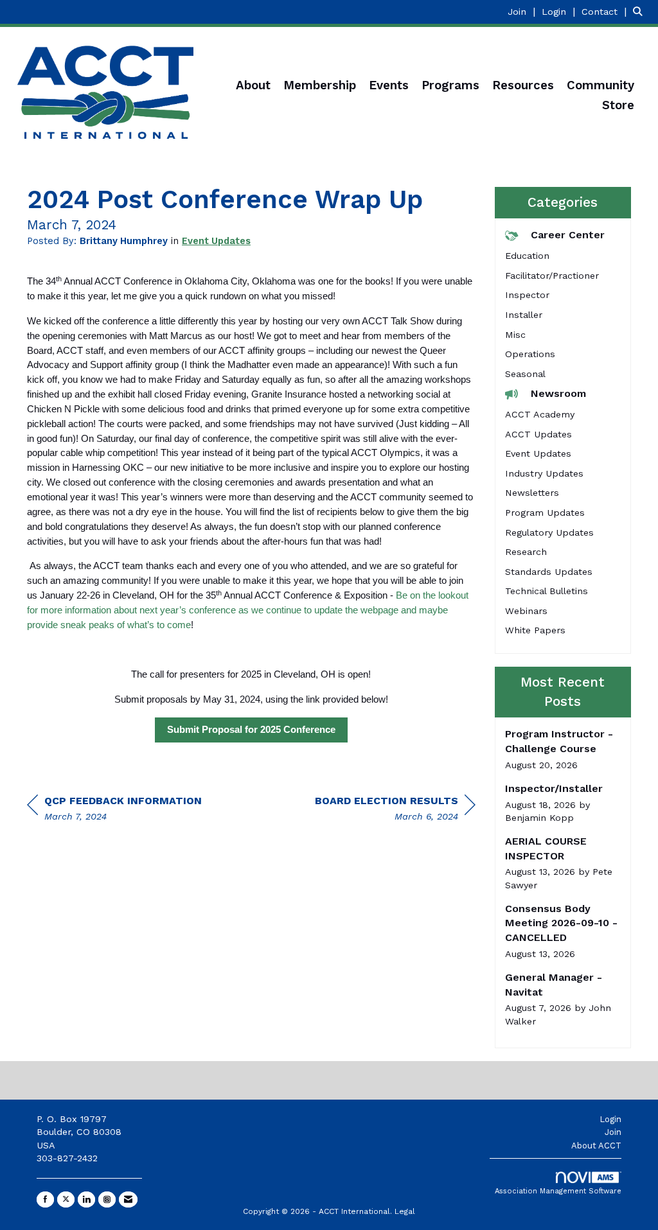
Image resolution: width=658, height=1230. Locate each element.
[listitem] (523, 11)
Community (600, 85)
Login (610, 1119)
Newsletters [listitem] (532, 493)
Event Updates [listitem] (538, 453)
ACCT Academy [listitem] (539, 414)
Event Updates (216, 241)
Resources (523, 85)
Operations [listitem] (530, 354)
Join (613, 1132)
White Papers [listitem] (535, 630)
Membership (319, 85)
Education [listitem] (527, 255)
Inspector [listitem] (527, 295)
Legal (405, 1211)
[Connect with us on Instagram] (107, 1199)
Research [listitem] (526, 552)
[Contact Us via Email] (128, 1199)
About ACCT (596, 1145)
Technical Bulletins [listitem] (546, 591)
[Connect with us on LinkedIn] (86, 1199)
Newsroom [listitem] (558, 393)
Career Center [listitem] (568, 235)
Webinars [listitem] (526, 611)
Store (618, 105)
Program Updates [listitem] (545, 512)
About (253, 85)
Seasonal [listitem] (525, 374)
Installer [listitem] (523, 315)
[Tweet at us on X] (66, 1199)
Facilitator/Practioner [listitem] (552, 275)
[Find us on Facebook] (45, 1199)
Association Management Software (558, 1191)
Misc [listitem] (515, 334)
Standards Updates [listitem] (548, 572)
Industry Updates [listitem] (544, 473)
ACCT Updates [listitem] (538, 434)
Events (389, 85)
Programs (450, 85)
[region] (395, 810)
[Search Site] (640, 11)
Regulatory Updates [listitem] (549, 532)
